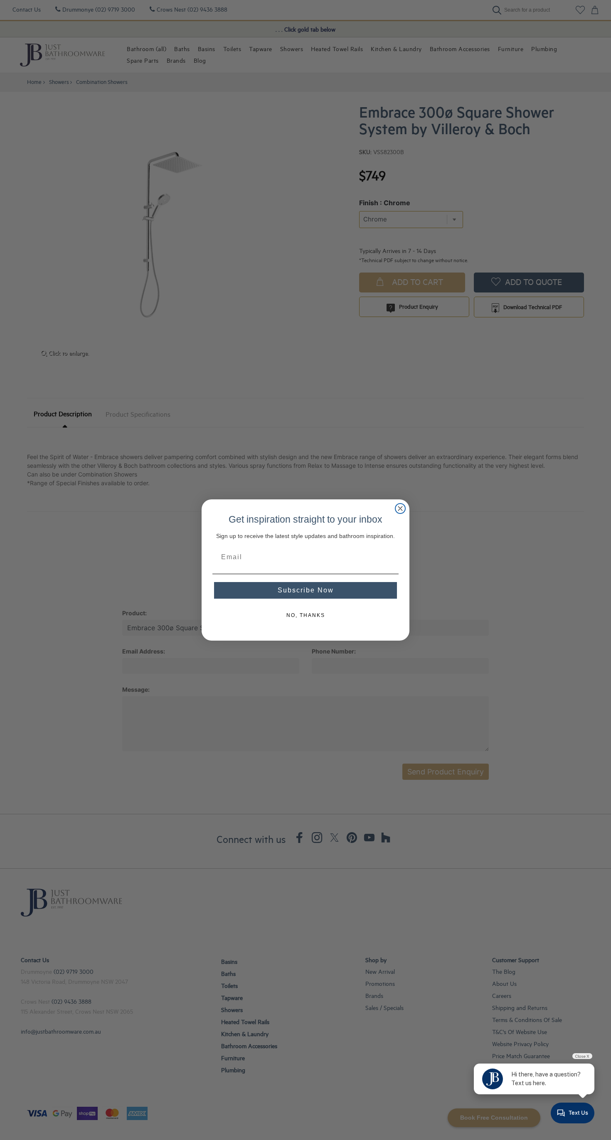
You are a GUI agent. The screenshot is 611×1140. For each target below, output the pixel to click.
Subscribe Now (306, 590)
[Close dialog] (400, 508)
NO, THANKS (305, 615)
